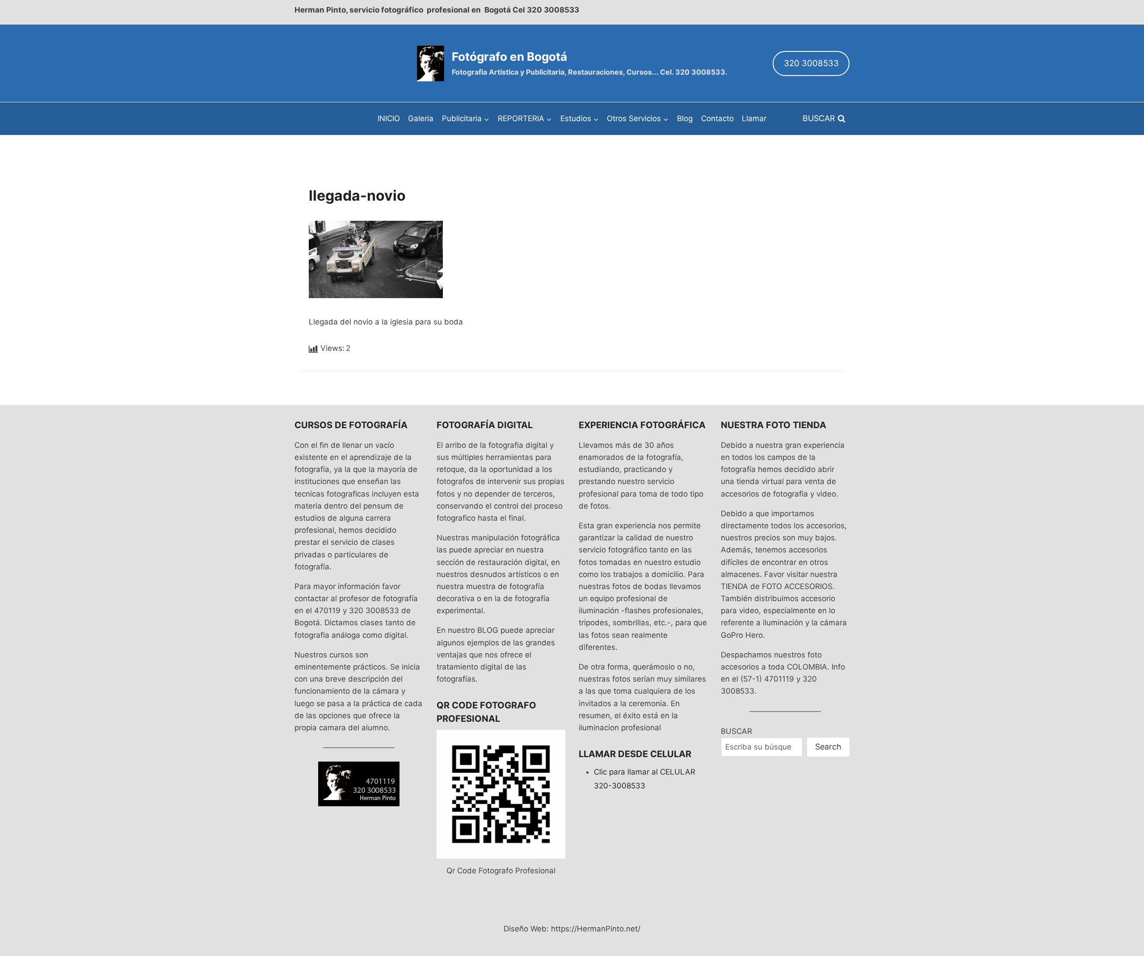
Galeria (420, 118)
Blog (685, 118)
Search (828, 746)
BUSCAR (736, 731)
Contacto (717, 118)
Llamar (754, 118)
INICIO (389, 118)
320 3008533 (811, 63)
